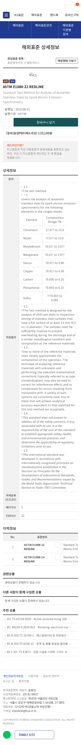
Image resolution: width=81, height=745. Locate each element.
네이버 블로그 (7, 735)
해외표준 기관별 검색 (68, 29)
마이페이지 (67, 6)
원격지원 (24, 681)
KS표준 (19, 15)
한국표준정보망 (20, 6)
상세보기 (58, 545)
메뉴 (6, 15)
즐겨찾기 (7, 122)
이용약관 (33, 676)
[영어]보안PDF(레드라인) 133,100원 (29, 133)
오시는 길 (8, 681)
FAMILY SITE (27, 735)
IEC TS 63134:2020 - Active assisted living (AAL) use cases (39, 619)
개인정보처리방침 (13, 676)
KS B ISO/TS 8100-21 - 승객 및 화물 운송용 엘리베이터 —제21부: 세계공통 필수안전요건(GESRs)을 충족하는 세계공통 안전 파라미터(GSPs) (39, 644)
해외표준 (36, 15)
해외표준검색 (43, 25)
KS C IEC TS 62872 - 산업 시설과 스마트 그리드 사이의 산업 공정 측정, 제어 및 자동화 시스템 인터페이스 (39, 652)
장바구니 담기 (46, 122)
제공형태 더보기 (67, 61)
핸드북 (54, 15)
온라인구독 (72, 15)
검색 (60, 6)
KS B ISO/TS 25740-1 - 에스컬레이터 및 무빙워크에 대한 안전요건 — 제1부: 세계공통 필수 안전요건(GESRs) (39, 635)
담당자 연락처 (51, 676)
